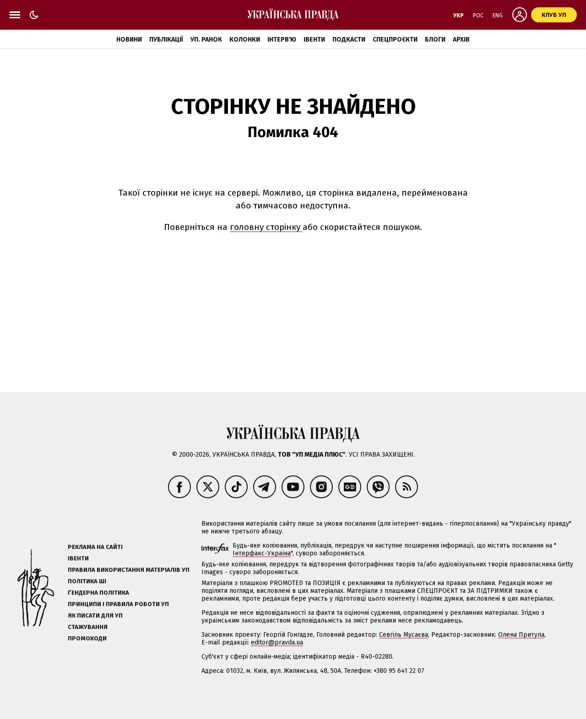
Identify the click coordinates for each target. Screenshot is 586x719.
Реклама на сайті (95, 546)
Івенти (314, 39)
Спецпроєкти (395, 39)
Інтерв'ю (281, 39)
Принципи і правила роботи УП (118, 604)
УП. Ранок (206, 39)
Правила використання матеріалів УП (129, 569)
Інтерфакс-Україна (262, 553)
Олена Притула (521, 635)
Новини (129, 39)
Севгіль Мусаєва (403, 635)
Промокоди (87, 638)
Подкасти (348, 39)
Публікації (166, 39)
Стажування (88, 626)
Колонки (244, 39)
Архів (461, 39)
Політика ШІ (87, 581)
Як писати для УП (95, 615)
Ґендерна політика (98, 592)
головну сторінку (266, 227)
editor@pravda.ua (277, 642)
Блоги (435, 39)
